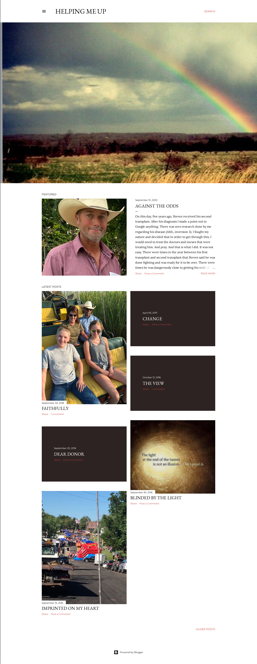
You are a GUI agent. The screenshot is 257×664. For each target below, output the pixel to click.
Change (152, 319)
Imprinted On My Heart (70, 608)
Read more (208, 273)
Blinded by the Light (156, 498)
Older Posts (205, 629)
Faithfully (55, 408)
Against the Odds (156, 206)
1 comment (57, 414)
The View (153, 383)
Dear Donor (69, 454)
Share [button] (138, 273)
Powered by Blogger (131, 652)
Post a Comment (154, 273)
